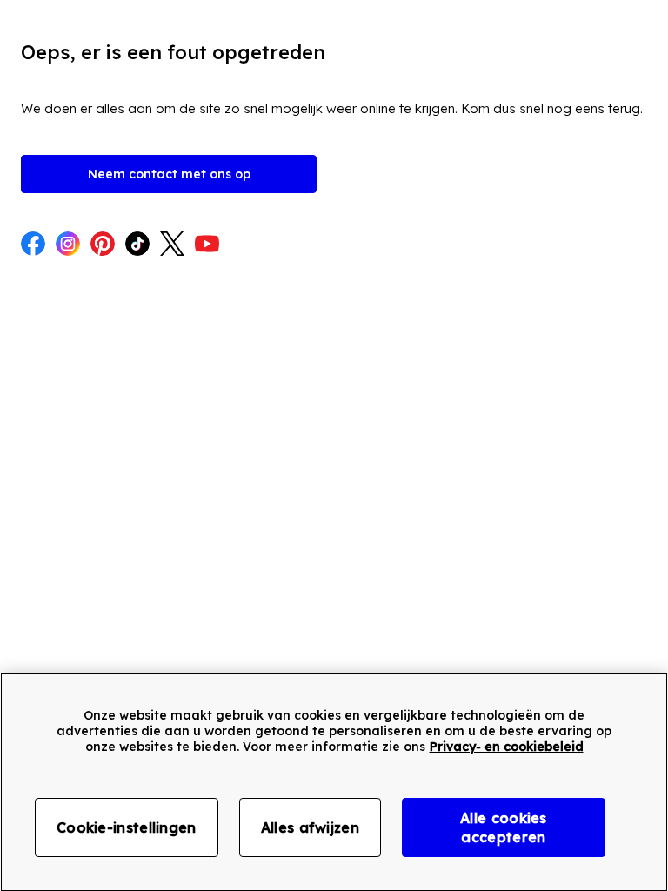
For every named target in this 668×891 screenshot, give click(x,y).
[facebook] (33, 245)
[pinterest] (102, 245)
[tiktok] (137, 245)
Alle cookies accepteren (503, 827)
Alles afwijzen (310, 827)
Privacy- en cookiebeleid (507, 746)
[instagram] (68, 245)
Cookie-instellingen (127, 827)
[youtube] (207, 245)
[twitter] (172, 245)
